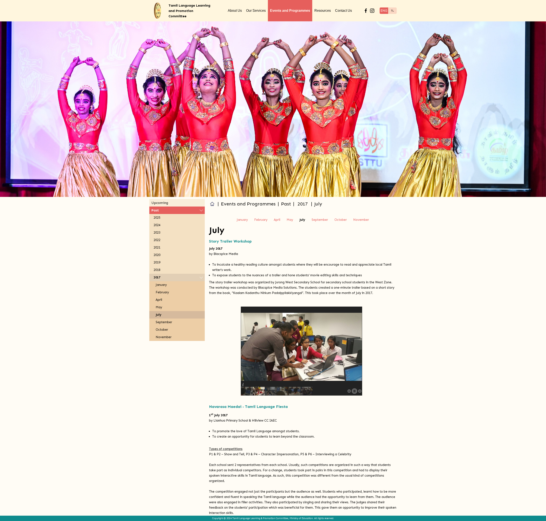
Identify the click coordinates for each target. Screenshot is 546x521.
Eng (383, 11)
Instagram (372, 11)
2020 (157, 255)
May (290, 220)
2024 (157, 225)
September (320, 220)
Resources (322, 10)
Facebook (366, 11)
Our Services (256, 10)
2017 (303, 204)
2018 (157, 270)
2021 (157, 247)
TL (392, 10)
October (340, 220)
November (361, 220)
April (277, 220)
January (242, 220)
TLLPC (212, 204)
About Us (235, 10)
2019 (157, 262)
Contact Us (343, 10)
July (158, 315)
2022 (157, 240)
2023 (157, 232)
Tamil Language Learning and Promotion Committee (189, 10)
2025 (157, 218)
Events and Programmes (290, 10)
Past (155, 210)
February (260, 220)
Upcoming (159, 203)
